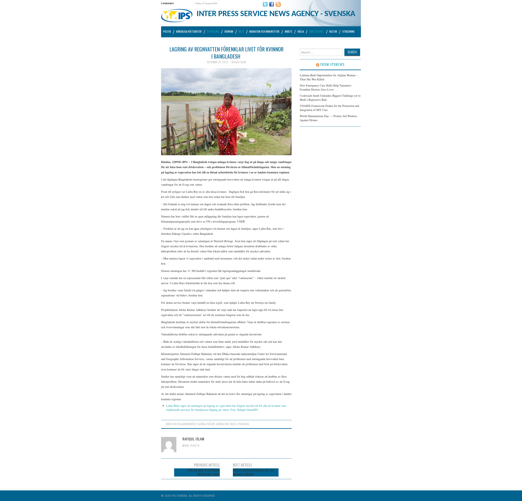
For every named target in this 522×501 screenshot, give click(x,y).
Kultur (333, 31)
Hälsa (300, 31)
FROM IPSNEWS (332, 64)
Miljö (241, 31)
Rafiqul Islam (239, 62)
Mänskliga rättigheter (189, 31)
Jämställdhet (316, 31)
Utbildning (348, 31)
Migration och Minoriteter (264, 31)
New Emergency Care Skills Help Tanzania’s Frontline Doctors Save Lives (325, 87)
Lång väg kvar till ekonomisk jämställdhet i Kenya (204, 472)
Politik (167, 31)
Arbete (288, 31)
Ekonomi (229, 31)
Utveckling (213, 31)
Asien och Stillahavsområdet (181, 424)
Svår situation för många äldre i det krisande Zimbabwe (253, 472)
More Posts (191, 446)
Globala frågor (206, 424)
